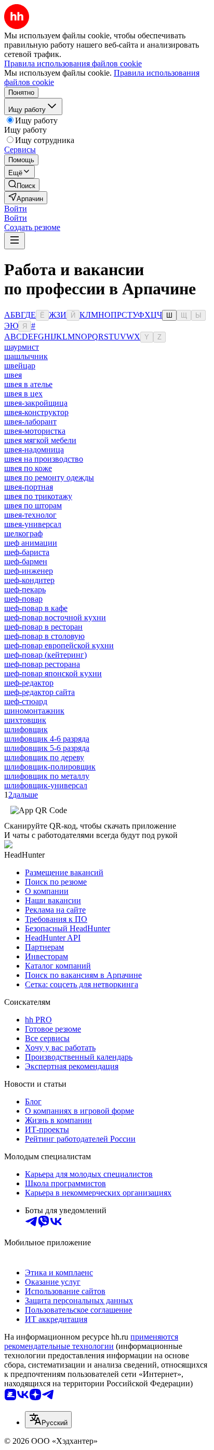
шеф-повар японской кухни (53, 673)
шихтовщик (25, 720)
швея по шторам (33, 505)
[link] (21, 184)
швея (13, 375)
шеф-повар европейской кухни (59, 645)
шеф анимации (30, 542)
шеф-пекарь (25, 589)
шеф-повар (23, 598)
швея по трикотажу (38, 496)
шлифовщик (26, 729)
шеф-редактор (29, 682)
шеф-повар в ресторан (43, 626)
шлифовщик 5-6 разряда (46, 748)
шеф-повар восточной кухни (55, 617)
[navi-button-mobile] (14, 240)
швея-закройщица (36, 403)
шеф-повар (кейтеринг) (45, 654)
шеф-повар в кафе (36, 608)
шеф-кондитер (29, 580)
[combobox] (48, 1419)
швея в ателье (28, 384)
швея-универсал (32, 524)
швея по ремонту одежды (49, 477)
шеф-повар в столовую (44, 636)
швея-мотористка (34, 431)
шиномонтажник (34, 710)
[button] (15, 208)
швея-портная (28, 486)
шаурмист (21, 347)
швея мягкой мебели (40, 440)
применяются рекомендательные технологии (91, 1341)
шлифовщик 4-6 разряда (46, 738)
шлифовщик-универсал (45, 785)
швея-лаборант (30, 421)
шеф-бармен (25, 561)
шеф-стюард (25, 701)
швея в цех (23, 393)
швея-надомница (34, 449)
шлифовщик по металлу (46, 776)
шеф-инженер (28, 570)
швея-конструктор (36, 412)
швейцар (19, 365)
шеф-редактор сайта (39, 692)
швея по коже (28, 468)
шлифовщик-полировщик (50, 766)
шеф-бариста (26, 552)
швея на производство (43, 458)
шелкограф (23, 533)
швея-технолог (30, 514)
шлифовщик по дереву (44, 757)
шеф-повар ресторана (42, 664)
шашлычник (26, 356)
